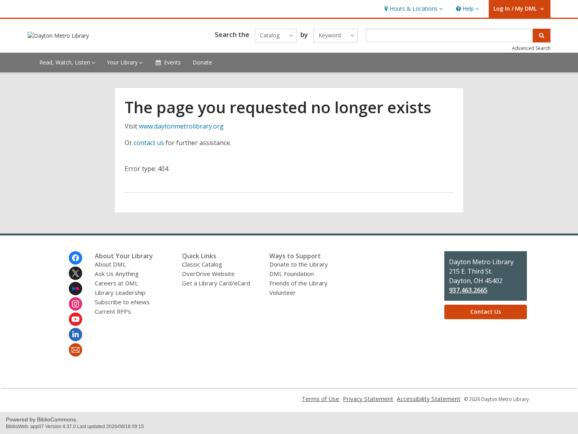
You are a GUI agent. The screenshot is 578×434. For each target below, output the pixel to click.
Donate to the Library (298, 264)
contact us (149, 142)
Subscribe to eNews (122, 302)
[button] (412, 9)
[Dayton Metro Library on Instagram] (75, 304)
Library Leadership (120, 292)
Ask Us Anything (117, 274)
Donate (202, 62)
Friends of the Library (298, 283)
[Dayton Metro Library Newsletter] (75, 350)
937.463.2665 (468, 290)
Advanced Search (531, 48)
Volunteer (282, 292)
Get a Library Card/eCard (216, 283)
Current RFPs (113, 311)
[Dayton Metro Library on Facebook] (75, 258)
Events (172, 62)
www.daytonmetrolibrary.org (181, 126)
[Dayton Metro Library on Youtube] (75, 319)
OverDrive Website (208, 274)
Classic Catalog (202, 264)
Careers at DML (116, 283)
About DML (110, 264)
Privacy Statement (368, 399)
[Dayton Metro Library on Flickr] (75, 288)
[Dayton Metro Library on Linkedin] (75, 334)
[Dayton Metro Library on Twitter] (75, 273)
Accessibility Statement (428, 399)
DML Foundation (291, 274)
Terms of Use (320, 399)
